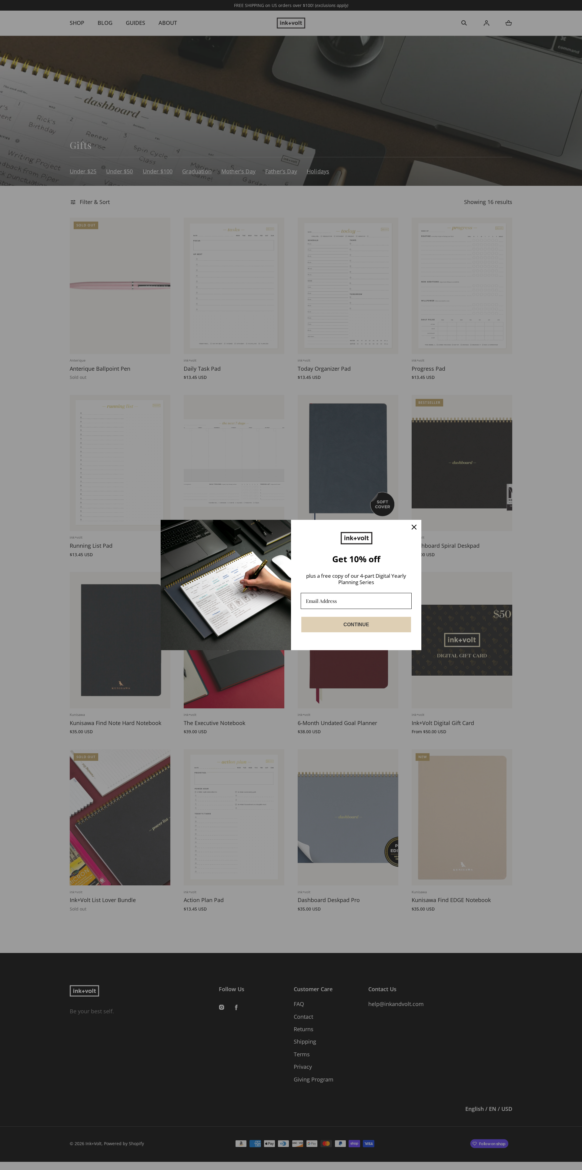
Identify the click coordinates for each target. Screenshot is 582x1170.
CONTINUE (356, 624)
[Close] (414, 527)
